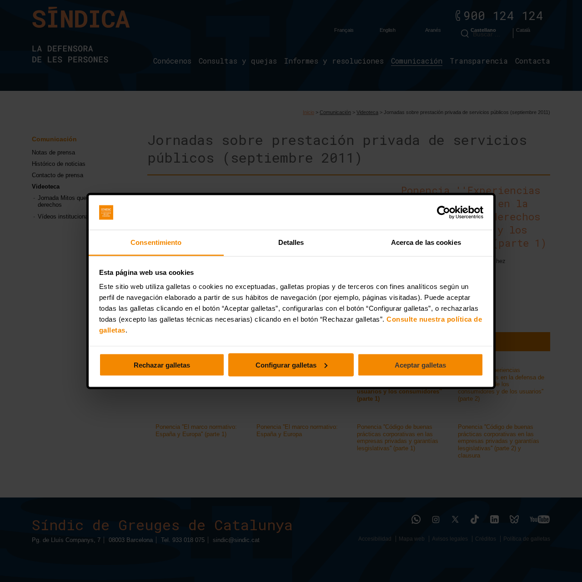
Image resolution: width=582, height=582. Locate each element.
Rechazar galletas (162, 364)
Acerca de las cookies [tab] (426, 242)
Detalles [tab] (291, 242)
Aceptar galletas (420, 364)
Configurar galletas (286, 364)
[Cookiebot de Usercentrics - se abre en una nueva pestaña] (443, 212)
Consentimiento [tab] (155, 242)
